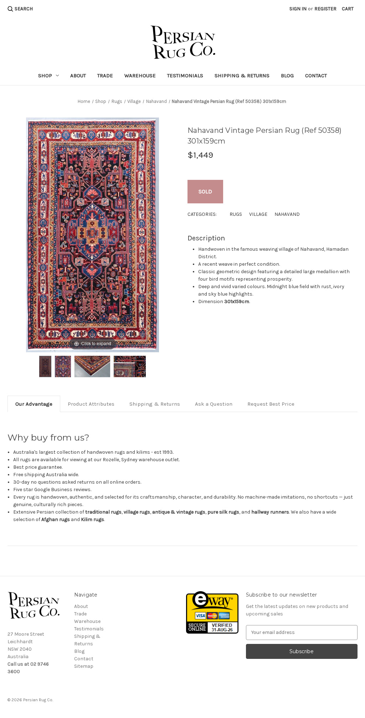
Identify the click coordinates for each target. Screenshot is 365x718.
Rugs (236, 214)
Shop (45, 75)
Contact (316, 75)
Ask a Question (213, 404)
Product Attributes (91, 404)
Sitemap (83, 666)
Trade (105, 75)
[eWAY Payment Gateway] (212, 612)
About (78, 75)
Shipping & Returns (242, 75)
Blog (287, 75)
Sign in (298, 9)
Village (258, 214)
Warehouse (140, 75)
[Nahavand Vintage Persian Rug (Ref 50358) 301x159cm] (45, 366)
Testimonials (185, 75)
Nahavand (287, 214)
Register (325, 9)
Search (24, 9)
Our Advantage (33, 404)
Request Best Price (270, 404)
